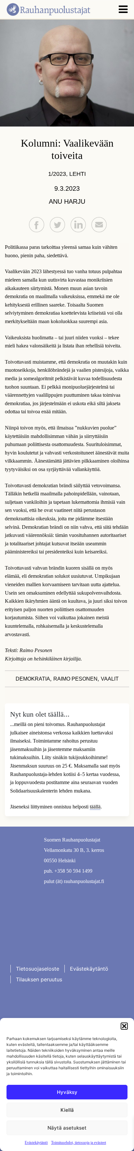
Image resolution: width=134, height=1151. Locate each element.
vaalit (110, 679)
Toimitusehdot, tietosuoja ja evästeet (78, 1142)
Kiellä (67, 1110)
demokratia (33, 679)
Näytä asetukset (67, 1128)
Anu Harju (67, 201)
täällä (95, 806)
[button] (124, 1026)
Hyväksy (67, 1092)
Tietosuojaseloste (37, 968)
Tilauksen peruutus (39, 979)
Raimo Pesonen (75, 679)
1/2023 (57, 174)
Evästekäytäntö (36, 1142)
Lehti (77, 174)
